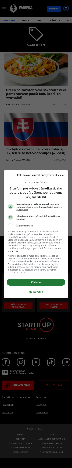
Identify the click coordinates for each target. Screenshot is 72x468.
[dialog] (36, 234)
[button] (36, 225)
